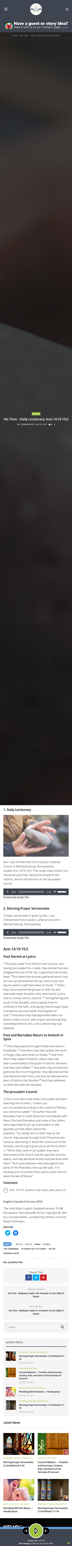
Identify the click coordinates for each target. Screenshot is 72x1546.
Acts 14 (19, 1244)
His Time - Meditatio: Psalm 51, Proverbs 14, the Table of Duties (36, 1312)
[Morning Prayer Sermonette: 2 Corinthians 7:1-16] (11, 1405)
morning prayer (11, 1253)
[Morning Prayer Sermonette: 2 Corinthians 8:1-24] (11, 1356)
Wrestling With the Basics (32, 1388)
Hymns (37, 1244)
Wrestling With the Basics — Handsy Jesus (39, 1391)
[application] (36, 891)
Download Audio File (16, 897)
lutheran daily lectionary (33, 1249)
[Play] (7, 892)
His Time (36, 414)
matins (52, 1249)
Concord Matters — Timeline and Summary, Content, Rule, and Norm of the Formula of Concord (40, 1375)
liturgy (46, 1244)
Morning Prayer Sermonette (33, 1352)
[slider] (62, 891)
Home (15, 35)
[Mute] (55, 892)
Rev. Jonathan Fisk (25, 424)
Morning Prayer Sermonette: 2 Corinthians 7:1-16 (53, 1510)
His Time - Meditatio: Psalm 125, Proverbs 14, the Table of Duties (36, 1295)
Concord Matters (28, 1368)
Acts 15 (28, 1244)
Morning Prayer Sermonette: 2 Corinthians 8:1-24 (18, 1464)
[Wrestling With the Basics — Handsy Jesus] (11, 1391)
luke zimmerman (11, 1249)
